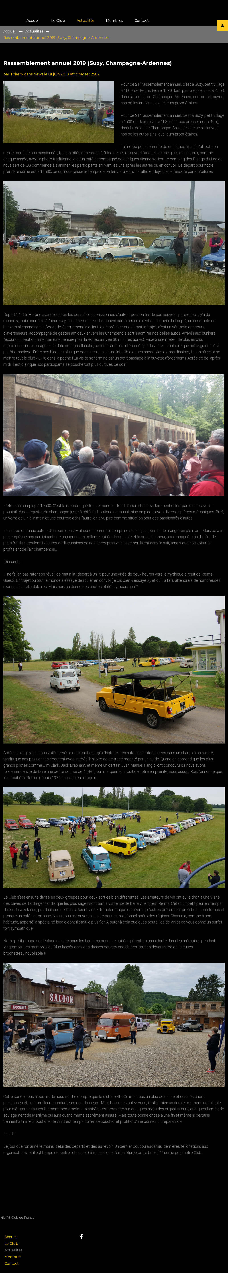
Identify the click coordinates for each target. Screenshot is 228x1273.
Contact (11, 1263)
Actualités (34, 31)
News (38, 74)
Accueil (9, 31)
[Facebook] (81, 1236)
